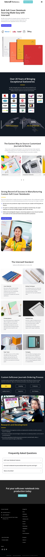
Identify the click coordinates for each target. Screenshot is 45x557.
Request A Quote (28, 1)
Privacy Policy (8, 555)
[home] (12, 2)
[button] (21, 180)
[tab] (6, 386)
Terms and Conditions (17, 555)
